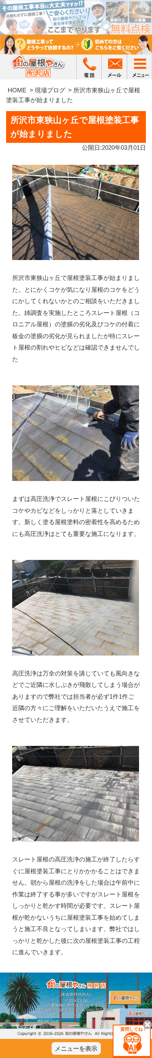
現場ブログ (50, 90)
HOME (17, 90)
